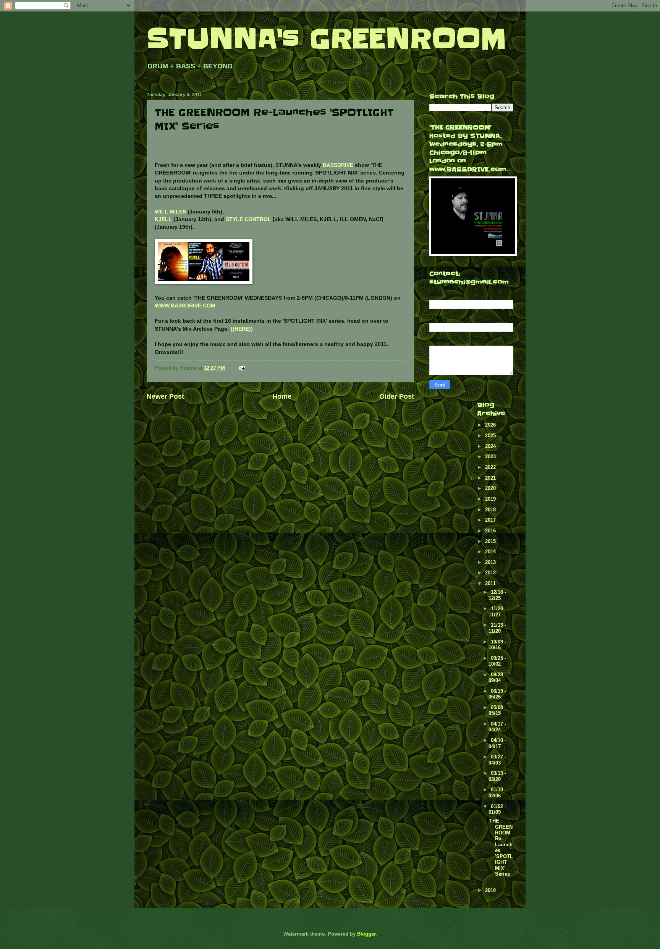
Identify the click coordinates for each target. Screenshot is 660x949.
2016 (491, 531)
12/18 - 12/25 (497, 595)
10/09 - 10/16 (497, 644)
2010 (491, 890)
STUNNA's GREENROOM (326, 38)
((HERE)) (242, 329)
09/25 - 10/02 (497, 661)
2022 (491, 467)
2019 (491, 499)
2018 (491, 509)
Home (281, 396)
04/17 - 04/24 (497, 726)
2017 (491, 520)
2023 (491, 456)
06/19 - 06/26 (497, 694)
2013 (491, 562)
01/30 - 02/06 (497, 792)
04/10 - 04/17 (497, 743)
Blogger (366, 934)
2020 (491, 488)
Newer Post (165, 396)
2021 (491, 478)
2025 (491, 435)
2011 (491, 583)
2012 (491, 573)
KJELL (163, 219)
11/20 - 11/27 (497, 611)
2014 (491, 552)
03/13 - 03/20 (497, 776)
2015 (491, 541)
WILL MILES (170, 212)
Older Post (396, 396)
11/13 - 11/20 (497, 628)
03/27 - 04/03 (497, 759)
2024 (491, 446)
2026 (491, 425)
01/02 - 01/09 (497, 809)
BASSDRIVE (338, 165)
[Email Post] (241, 368)
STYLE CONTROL (248, 219)
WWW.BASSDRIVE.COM (185, 306)
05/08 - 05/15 (497, 710)
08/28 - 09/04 (497, 677)
